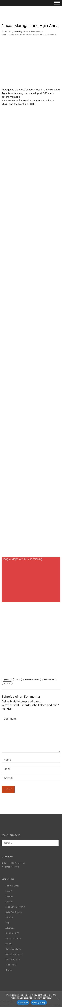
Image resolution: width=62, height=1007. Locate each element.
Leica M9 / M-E (12, 959)
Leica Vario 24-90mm (15, 907)
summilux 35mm (32, 679)
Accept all (23, 1002)
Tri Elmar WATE (12, 886)
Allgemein (10, 928)
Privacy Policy (38, 1002)
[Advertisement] (31, 63)
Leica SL (9, 901)
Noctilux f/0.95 (13, 34)
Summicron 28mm (13, 954)
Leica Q (8, 891)
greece (6, 679)
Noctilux (7, 683)
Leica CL (9, 917)
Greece (53, 34)
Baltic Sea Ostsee (13, 912)
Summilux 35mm (32, 34)
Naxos (22, 34)
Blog (7, 922)
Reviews (9, 896)
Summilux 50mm (13, 938)
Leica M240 (45, 34)
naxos (17, 679)
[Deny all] (58, 999)
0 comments (35, 32)
